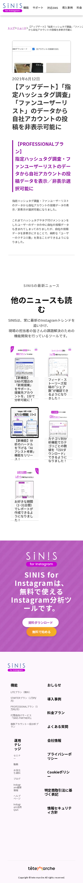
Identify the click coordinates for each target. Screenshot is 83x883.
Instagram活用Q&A (18, 807)
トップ (11, 28)
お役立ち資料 (17, 771)
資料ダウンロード (40, 622)
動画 (16, 764)
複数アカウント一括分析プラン (24, 725)
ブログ (17, 778)
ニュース (21, 28)
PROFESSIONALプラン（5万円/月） (24, 708)
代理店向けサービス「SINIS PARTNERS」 (22, 716)
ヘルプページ (17, 797)
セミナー (17, 757)
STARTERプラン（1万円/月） (23, 699)
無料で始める (41, 631)
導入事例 (67, 7)
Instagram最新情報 (18, 787)
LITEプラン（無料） (21, 692)
